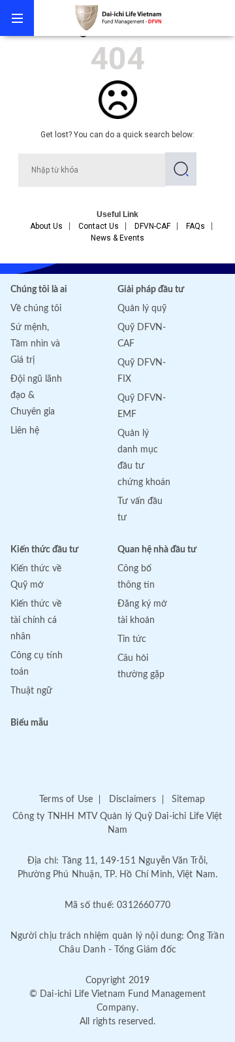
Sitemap (188, 799)
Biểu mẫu (29, 723)
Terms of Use (66, 799)
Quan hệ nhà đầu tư (157, 549)
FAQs (195, 226)
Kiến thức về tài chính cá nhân (35, 620)
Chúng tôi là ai (38, 289)
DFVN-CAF (152, 226)
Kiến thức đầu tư (44, 549)
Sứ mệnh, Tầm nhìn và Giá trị (35, 344)
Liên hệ (24, 430)
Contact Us (98, 226)
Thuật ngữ (31, 691)
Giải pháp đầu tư (151, 289)
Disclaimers (132, 799)
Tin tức (132, 639)
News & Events (117, 238)
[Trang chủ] (134, 17)
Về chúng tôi (35, 308)
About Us (46, 226)
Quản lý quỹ (142, 308)
